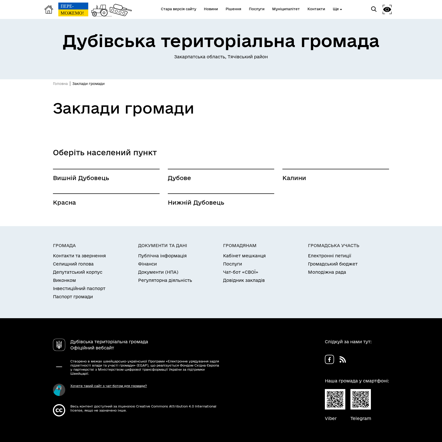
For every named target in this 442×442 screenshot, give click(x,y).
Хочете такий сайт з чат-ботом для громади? (108, 386)
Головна (60, 84)
